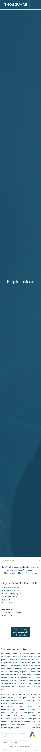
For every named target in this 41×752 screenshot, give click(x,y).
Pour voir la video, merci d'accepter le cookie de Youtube (20, 632)
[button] (20, 560)
